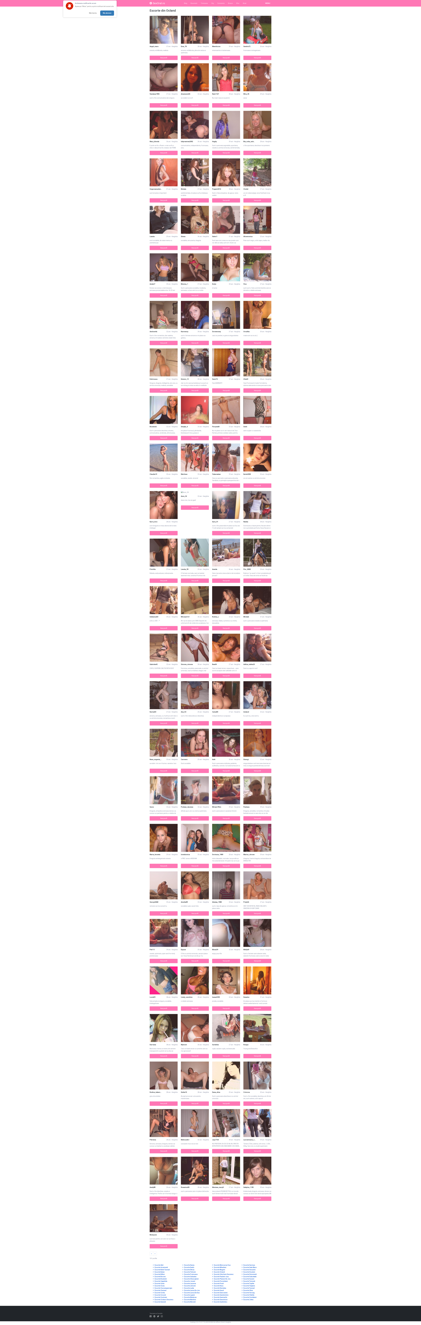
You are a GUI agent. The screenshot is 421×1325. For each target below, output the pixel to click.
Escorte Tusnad (249, 1288)
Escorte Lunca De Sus (192, 1293)
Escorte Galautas (190, 1276)
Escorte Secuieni (249, 1270)
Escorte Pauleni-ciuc (221, 1276)
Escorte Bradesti (160, 1279)
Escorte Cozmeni (160, 1297)
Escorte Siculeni (249, 1272)
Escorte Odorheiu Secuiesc (223, 1274)
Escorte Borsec (160, 1276)
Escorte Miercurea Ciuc (222, 1265)
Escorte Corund (160, 1295)
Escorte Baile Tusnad (162, 1270)
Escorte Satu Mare (250, 1267)
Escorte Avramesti (161, 1267)
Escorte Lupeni (189, 1295)
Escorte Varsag (249, 1293)
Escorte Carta (159, 1283)
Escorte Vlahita (248, 1295)
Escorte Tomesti (249, 1281)
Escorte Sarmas (249, 1265)
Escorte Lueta (189, 1288)
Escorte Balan (159, 1272)
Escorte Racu (218, 1286)
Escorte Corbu (159, 1293)
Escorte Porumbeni (220, 1281)
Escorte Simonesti (250, 1274)
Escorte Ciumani (160, 1290)
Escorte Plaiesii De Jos (221, 1279)
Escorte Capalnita (160, 1281)
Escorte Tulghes (249, 1286)
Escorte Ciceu (159, 1286)
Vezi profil (163, 58)
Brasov (230, 3)
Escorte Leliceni (190, 1286)
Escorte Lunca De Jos (192, 1290)
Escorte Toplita (248, 1283)
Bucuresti (194, 3)
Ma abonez (107, 13)
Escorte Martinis (190, 1299)
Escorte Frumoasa (191, 1274)
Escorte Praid (218, 1283)
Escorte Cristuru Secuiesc (163, 1299)
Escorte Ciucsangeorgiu (163, 1288)
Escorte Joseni (189, 1281)
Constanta (221, 3)
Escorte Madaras (190, 1297)
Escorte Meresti (190, 1302)
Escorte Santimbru (220, 1302)
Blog (185, 3)
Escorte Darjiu (189, 1265)
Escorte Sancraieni (220, 1293)
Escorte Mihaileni (219, 1267)
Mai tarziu (93, 13)
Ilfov (237, 3)
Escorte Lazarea (190, 1283)
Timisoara (204, 3)
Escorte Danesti (160, 1302)
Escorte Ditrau (189, 1270)
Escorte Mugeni (219, 1270)
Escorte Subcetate (249, 1276)
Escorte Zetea (248, 1299)
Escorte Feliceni (190, 1272)
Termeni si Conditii (156, 1313)
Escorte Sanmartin (220, 1297)
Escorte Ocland (219, 1272)
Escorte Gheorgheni (191, 1279)
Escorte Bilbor (159, 1274)
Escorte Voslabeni (250, 1297)
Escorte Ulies (248, 1290)
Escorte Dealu (189, 1267)
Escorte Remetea (219, 1288)
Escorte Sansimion (220, 1299)
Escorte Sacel (218, 1290)
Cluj (212, 3)
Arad (244, 3)
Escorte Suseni (248, 1279)
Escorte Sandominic (220, 1295)
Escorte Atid (158, 1265)
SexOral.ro (159, 3)
